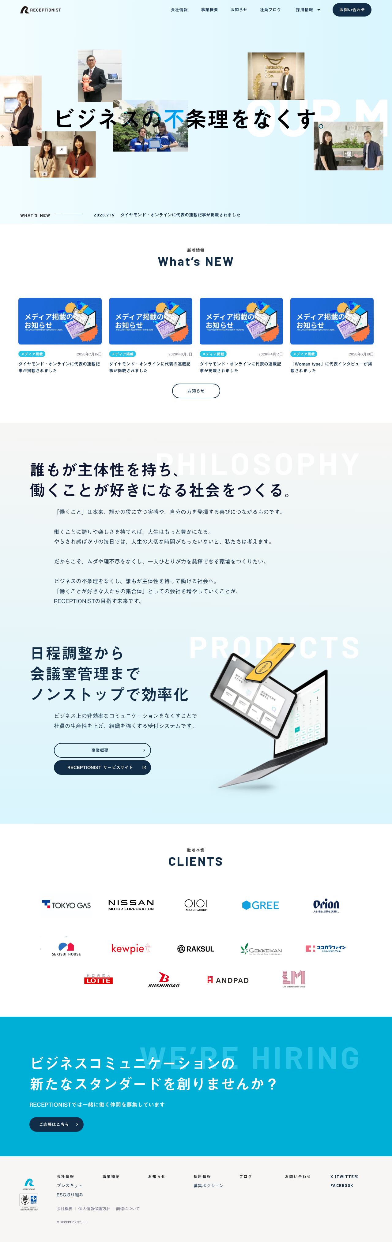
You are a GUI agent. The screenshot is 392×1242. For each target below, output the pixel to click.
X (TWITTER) (344, 1177)
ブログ (245, 1177)
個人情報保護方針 (94, 1209)
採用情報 (202, 1177)
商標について (128, 1209)
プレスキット (69, 1186)
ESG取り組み (70, 1195)
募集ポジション (209, 1186)
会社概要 (65, 1209)
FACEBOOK (341, 1186)
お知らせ (156, 1177)
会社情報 (65, 1177)
